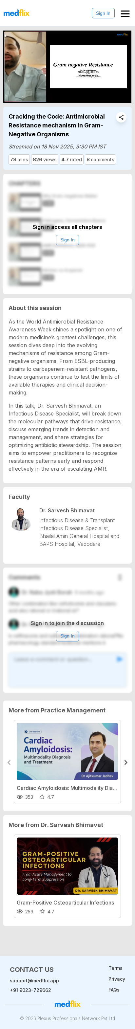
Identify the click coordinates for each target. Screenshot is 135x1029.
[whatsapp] (121, 117)
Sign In (103, 13)
